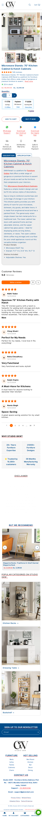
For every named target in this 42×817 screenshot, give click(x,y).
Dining (30, 770)
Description (9, 156)
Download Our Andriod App (21, 133)
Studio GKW (17, 806)
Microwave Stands (16, 186)
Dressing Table (10, 668)
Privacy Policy (16, 797)
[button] (2, 4)
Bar (30, 765)
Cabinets (11, 767)
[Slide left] (2, 58)
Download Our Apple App (35, 133)
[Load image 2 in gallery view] (21, 57)
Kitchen (30, 762)
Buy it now (31, 119)
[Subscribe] (38, 732)
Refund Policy (26, 797)
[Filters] (33, 282)
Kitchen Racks (9, 623)
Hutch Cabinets (30, 186)
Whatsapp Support (7, 132)
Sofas (11, 762)
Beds (11, 759)
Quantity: (6, 91)
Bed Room (30, 759)
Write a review (16, 282)
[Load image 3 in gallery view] (32, 57)
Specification (24, 156)
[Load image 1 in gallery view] (10, 57)
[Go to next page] (35, 425)
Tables (11, 765)
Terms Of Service (26, 801)
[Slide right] (39, 58)
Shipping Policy (15, 801)
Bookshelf (7, 712)
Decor (30, 767)
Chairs (11, 770)
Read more (29, 81)
